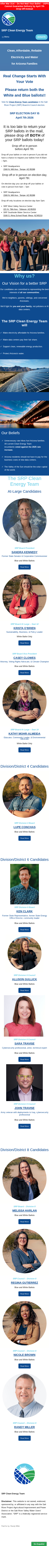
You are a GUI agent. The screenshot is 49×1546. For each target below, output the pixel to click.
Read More (24, 567)
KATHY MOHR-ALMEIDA (24, 733)
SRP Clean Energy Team (17, 30)
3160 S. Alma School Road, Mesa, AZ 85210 (22, 215)
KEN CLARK (24, 911)
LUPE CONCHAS (25, 827)
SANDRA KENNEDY (24, 552)
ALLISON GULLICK (24, 979)
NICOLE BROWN (24, 1354)
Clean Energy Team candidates (23, 102)
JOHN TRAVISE (24, 1108)
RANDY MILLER (24, 1427)
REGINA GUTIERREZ (24, 1282)
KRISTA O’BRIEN (25, 628)
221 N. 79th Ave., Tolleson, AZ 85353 (19, 209)
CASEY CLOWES (24, 657)
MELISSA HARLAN (24, 1210)
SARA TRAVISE (24, 1043)
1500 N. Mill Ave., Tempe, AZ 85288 (19, 169)
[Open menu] (5, 37)
